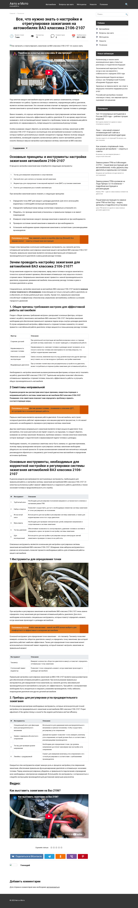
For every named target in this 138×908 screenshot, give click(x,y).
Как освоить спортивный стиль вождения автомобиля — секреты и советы (112, 148)
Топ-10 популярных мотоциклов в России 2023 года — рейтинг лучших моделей (112, 116)
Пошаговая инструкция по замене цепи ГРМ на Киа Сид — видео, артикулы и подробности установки (111, 202)
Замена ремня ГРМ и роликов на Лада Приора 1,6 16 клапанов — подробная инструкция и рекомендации (110, 185)
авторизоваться (53, 887)
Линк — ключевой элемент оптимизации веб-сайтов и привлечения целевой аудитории (110, 132)
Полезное (104, 4)
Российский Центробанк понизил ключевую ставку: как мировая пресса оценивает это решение (111, 97)
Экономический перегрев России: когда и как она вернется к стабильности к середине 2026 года (110, 71)
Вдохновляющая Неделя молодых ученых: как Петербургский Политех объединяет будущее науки (110, 79)
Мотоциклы (81, 4)
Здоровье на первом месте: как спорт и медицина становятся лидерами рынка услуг (112, 88)
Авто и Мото (19, 3)
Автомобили (51, 4)
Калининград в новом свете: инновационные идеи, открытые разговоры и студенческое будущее (110, 62)
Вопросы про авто (66, 4)
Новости (93, 4)
